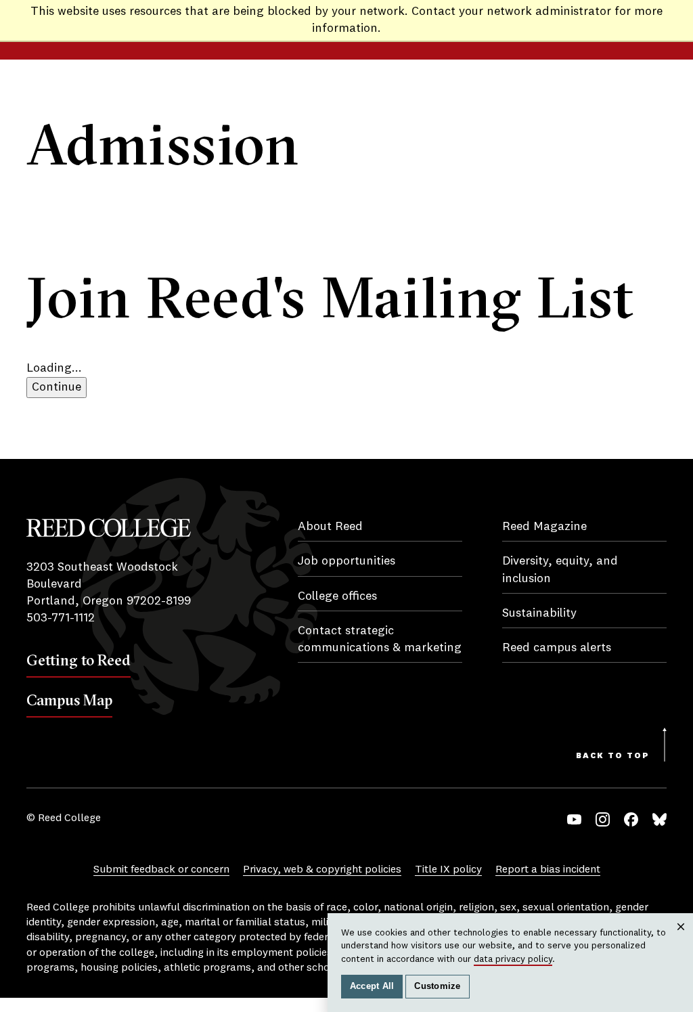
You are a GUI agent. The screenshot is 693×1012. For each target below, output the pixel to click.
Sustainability (539, 613)
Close (681, 940)
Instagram (603, 819)
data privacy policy (513, 959)
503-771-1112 (60, 618)
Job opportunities (346, 561)
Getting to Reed (78, 660)
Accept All (372, 986)
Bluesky (659, 819)
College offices (337, 596)
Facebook (631, 819)
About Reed (330, 527)
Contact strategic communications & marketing (380, 639)
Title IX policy (448, 869)
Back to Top (613, 756)
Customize (437, 986)
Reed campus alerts (556, 648)
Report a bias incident (547, 869)
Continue (56, 387)
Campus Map (69, 699)
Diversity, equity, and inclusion (560, 569)
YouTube (574, 819)
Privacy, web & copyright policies (322, 869)
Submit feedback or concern (161, 869)
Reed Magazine (544, 527)
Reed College (108, 528)
